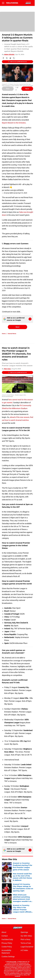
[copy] (13, 58)
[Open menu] (3, 3)
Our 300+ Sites (26, 936)
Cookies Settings (8, 957)
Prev (8, 89)
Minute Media (12, 961)
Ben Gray (7, 369)
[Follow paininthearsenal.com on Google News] (30, 319)
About (4, 932)
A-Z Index (24, 950)
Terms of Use (26, 943)
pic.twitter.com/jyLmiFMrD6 (13, 190)
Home (4, 333)
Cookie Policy (7, 947)
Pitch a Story (25, 939)
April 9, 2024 (22, 193)
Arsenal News (12, 333)
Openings (24, 932)
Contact (5, 936)
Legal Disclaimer (27, 947)
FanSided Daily (7, 939)
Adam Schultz (9, 54)
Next (27, 89)
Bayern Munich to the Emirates (14, 123)
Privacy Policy (7, 943)
